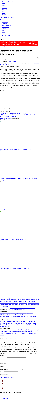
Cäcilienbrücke (31, 308)
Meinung (4, 30)
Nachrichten (5, 22)
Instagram (4, 9)
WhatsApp (4, 14)
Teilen (13, 118)
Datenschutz (5, 398)
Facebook (4, 8)
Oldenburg (4, 23)
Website (2, 372)
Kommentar (3, 363)
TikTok (3, 13)
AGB (3, 400)
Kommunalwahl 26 (6, 25)
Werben (4, 3)
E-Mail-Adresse (4, 369)
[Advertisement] (20, 99)
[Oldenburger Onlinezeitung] (7, 377)
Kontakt (4, 5)
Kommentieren (8, 118)
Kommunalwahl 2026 (15, 308)
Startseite (2, 118)
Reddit (7, 64)
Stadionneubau (24, 308)
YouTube (4, 11)
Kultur (3, 32)
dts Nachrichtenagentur (13, 61)
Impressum (4, 396)
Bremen (4, 28)
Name (2, 366)
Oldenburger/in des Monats (8, 2)
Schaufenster (6, 35)
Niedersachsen (5, 27)
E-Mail (11, 64)
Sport (3, 33)
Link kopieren (17, 118)
